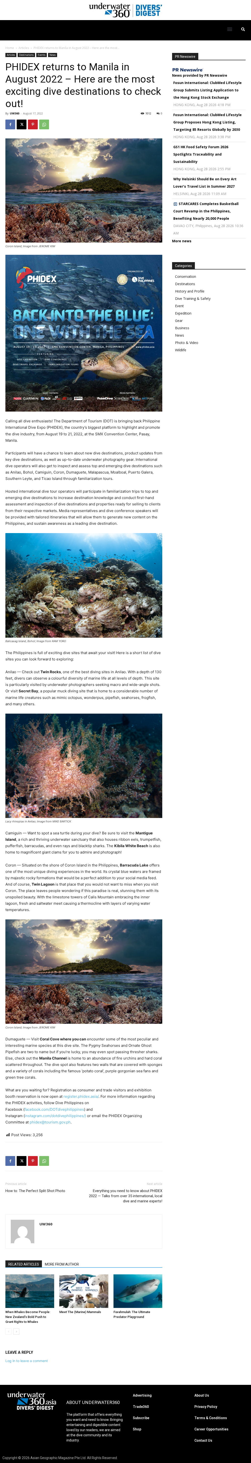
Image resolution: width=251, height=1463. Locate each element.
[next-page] (16, 1332)
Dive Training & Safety (193, 298)
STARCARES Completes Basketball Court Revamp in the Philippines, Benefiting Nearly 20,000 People (205, 211)
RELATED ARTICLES (23, 1264)
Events (41, 55)
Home (9, 48)
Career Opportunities (211, 1429)
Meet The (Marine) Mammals (80, 1312)
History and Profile (189, 291)
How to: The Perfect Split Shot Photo (35, 1191)
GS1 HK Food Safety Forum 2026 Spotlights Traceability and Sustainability (200, 154)
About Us (201, 1395)
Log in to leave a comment (26, 1361)
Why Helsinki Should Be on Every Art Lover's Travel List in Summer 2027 (205, 183)
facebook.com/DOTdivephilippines (54, 1109)
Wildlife (180, 350)
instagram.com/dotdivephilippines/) (55, 1115)
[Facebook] (10, 124)
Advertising (142, 1395)
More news (181, 241)
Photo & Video (186, 342)
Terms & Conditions (210, 1418)
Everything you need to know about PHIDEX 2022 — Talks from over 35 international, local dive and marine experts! (125, 1196)
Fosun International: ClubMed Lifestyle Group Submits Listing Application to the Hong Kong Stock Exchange (207, 90)
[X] (21, 124)
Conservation (185, 276)
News (53, 55)
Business (182, 328)
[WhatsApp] (44, 124)
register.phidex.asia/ (81, 1096)
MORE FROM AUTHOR (62, 1264)
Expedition (183, 313)
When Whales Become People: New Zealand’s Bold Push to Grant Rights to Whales (27, 1317)
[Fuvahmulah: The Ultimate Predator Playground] (137, 1291)
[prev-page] (8, 1332)
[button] (230, 29)
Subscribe (141, 1418)
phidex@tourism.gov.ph (50, 1122)
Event (179, 306)
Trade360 (141, 1407)
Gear (179, 320)
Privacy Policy (205, 1407)
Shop (137, 1429)
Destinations (26, 55)
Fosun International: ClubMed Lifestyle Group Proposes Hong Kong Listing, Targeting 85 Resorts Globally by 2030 (207, 122)
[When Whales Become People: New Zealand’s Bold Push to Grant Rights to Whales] (29, 1291)
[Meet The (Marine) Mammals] (83, 1291)
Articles (24, 48)
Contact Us (203, 1440)
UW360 (14, 113)
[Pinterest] (33, 124)
